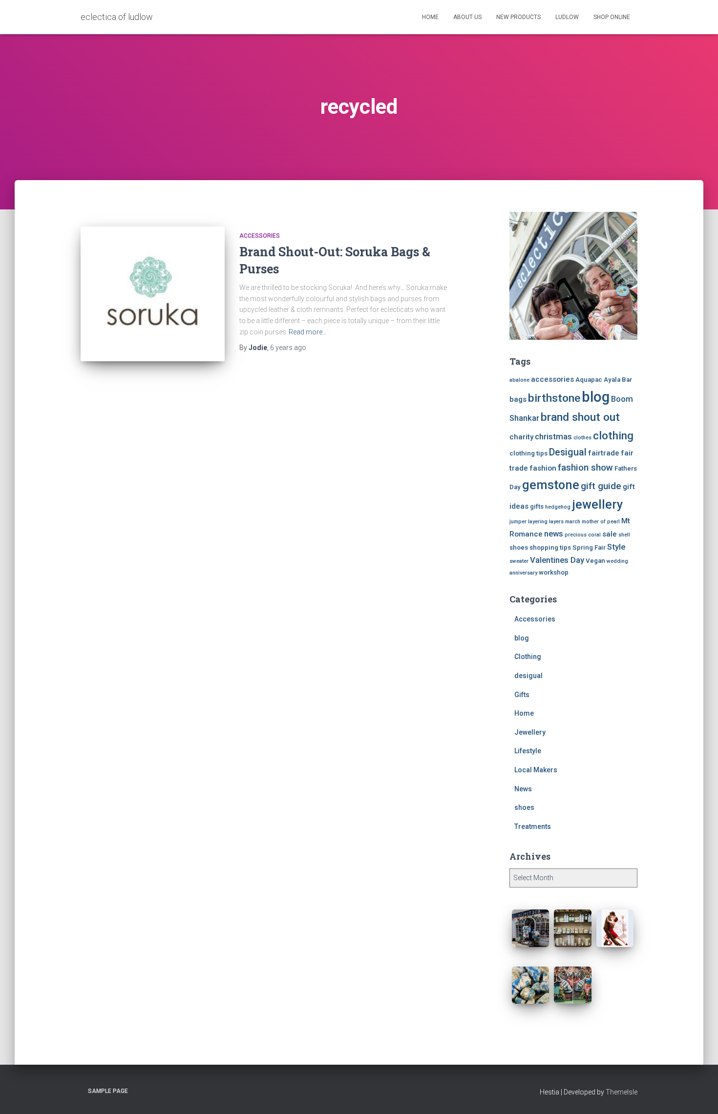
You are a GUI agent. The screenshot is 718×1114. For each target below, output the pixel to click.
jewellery (597, 504)
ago (288, 347)
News (523, 789)
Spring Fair (589, 547)
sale (609, 534)
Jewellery (530, 732)
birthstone (554, 398)
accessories (552, 379)
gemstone (550, 484)
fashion (542, 468)
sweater (518, 561)
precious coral (583, 535)
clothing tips (528, 453)
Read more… (308, 332)
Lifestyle (527, 751)
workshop (554, 572)
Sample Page (108, 1091)
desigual (528, 676)
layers (556, 521)
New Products (518, 17)
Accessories (259, 235)
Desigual (568, 452)
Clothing (527, 656)
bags (518, 399)
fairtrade (603, 453)
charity (521, 437)
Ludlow (567, 17)
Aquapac (588, 379)
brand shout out (580, 417)
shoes (518, 547)
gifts (537, 506)
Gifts (521, 695)
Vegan (595, 560)
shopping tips (550, 547)
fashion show (585, 467)
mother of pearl (601, 521)
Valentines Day (557, 560)
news (553, 533)
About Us (467, 17)
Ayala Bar (618, 379)
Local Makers (535, 770)
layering (538, 521)
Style (616, 547)
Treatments (532, 826)
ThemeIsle (621, 1092)
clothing (613, 435)
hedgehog (557, 507)
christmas (553, 436)
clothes (582, 437)
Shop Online (611, 17)
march (572, 521)
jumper (518, 521)
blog (596, 397)
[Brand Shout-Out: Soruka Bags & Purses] (153, 294)
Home (430, 17)
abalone (519, 380)
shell (624, 535)
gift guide (601, 486)
